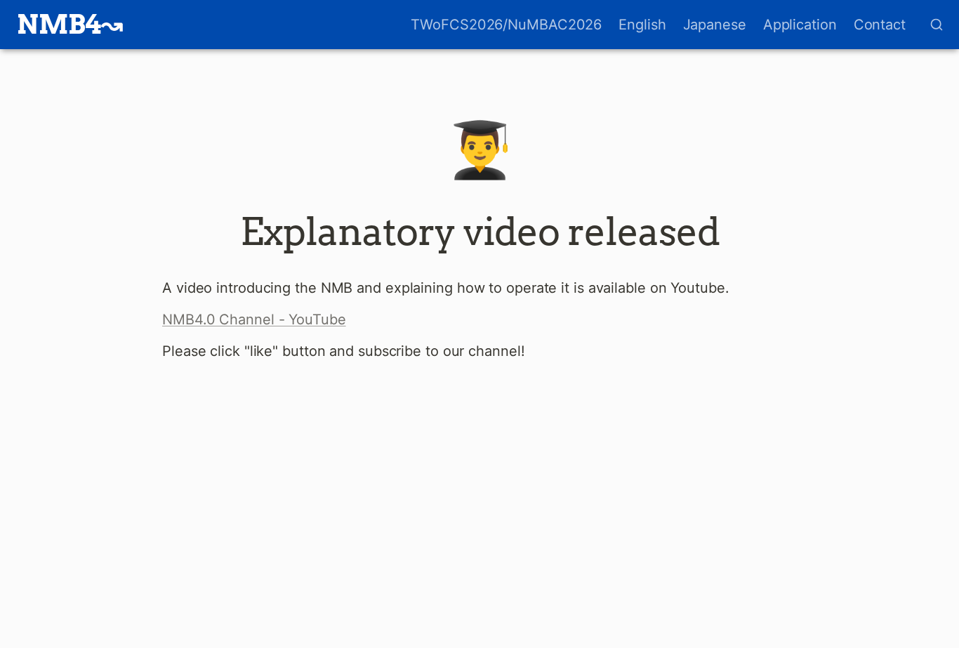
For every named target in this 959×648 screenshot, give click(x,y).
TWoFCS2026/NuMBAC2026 (506, 24)
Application (800, 24)
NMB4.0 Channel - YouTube (254, 319)
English (642, 24)
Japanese (714, 24)
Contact (880, 24)
